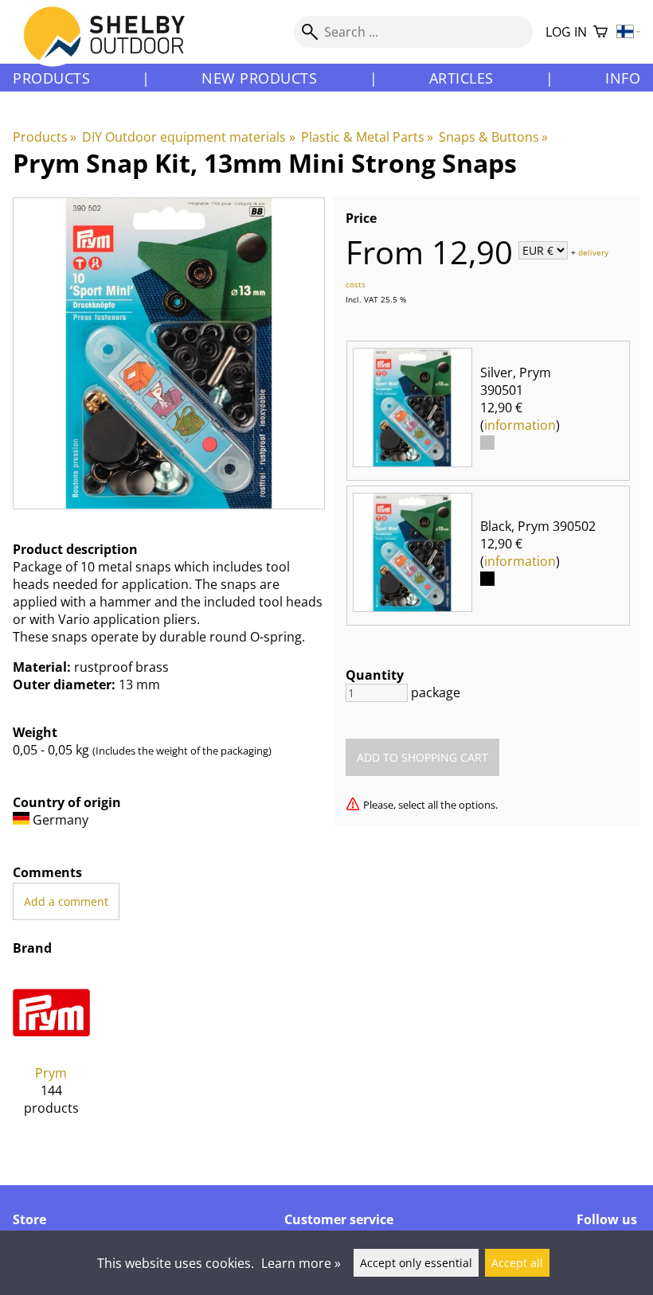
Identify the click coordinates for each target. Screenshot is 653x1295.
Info (622, 78)
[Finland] (628, 32)
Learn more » (301, 1263)
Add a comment (66, 901)
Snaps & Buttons (493, 137)
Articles (461, 78)
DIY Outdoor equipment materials (188, 137)
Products (51, 78)
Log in (566, 32)
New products (259, 78)
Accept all (517, 1262)
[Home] (113, 47)
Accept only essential (416, 1262)
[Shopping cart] (600, 32)
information (520, 425)
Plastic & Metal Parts (367, 137)
